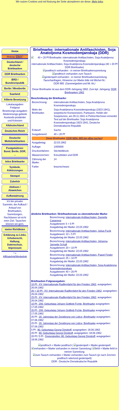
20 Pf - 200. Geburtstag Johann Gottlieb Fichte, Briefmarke (63, 310)
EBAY (19, 56)
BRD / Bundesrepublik (14, 81)
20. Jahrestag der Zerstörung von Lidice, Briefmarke (67, 317)
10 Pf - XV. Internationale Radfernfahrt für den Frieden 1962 (63, 284)
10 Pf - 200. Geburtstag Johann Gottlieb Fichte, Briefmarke (63, 304)
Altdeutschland (15, 125)
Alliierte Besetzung (15, 99)
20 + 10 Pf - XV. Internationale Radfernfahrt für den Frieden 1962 (66, 291)
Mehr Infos (97, 1)
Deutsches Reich (15, 131)
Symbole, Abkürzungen (15, 169)
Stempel (15, 176)
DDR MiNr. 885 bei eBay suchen (84, 138)
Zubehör (15, 181)
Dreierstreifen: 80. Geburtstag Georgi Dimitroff (70, 336)
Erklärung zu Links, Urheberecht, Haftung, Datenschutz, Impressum (15, 241)
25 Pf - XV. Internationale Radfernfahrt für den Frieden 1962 (63, 297)
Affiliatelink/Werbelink (15, 256)
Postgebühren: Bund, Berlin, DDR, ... (15, 151)
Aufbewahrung (15, 196)
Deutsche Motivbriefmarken (15, 139)
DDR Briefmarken (15, 74)
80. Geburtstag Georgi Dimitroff (54, 329)
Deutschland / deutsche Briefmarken (15, 65)
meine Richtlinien (15, 229)
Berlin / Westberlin (15, 88)
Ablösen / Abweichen (15, 189)
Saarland (15, 94)
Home (14, 51)
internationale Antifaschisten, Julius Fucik (88, 231)
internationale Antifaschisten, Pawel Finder (89, 255)
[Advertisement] (59, 25)
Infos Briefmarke (15, 161)
